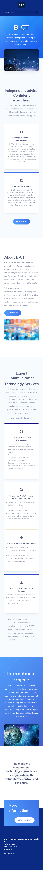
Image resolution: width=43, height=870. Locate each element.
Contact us (21, 222)
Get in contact (24, 820)
